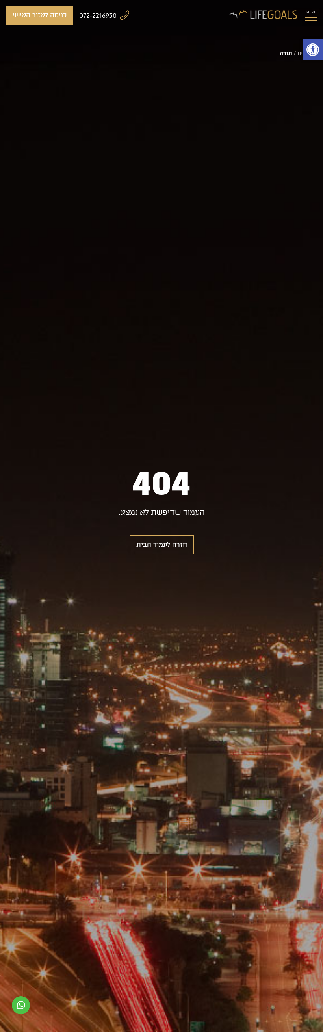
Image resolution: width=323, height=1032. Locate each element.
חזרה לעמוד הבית (161, 544)
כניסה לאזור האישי (40, 15)
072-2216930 (98, 15)
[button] (313, 49)
